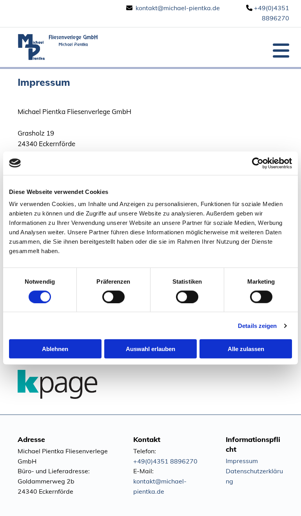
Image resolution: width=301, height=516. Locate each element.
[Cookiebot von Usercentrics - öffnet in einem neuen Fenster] (257, 163)
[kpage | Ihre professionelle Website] (150, 384)
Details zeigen (257, 325)
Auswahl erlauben (150, 349)
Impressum (242, 461)
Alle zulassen (246, 349)
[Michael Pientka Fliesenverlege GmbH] (58, 47)
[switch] (113, 296)
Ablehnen (55, 349)
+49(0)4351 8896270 (165, 461)
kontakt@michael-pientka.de (178, 8)
